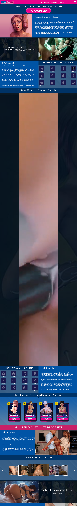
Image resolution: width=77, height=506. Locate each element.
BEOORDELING (46, 2)
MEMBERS (62, 2)
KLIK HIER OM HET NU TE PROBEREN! (38, 427)
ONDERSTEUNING (54, 2)
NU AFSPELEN (38, 10)
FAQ (41, 2)
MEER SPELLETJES (69, 2)
